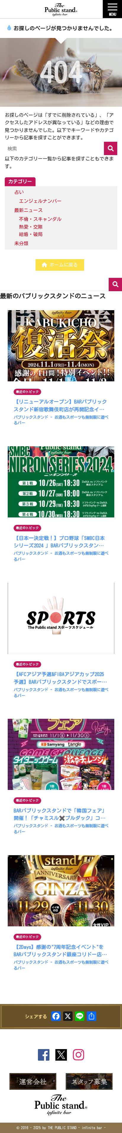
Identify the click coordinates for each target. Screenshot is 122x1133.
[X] (68, 1017)
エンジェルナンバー (40, 201)
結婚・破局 (31, 234)
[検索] (110, 148)
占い (19, 192)
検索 (115, 284)
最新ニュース (28, 210)
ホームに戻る (62, 264)
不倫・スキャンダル (40, 219)
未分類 (21, 243)
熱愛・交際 (31, 226)
